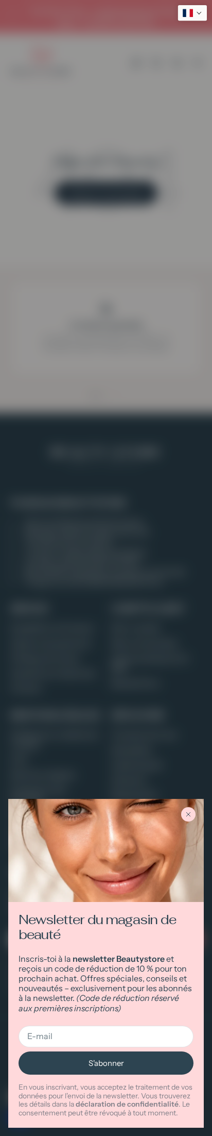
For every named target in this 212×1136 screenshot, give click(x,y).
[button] (192, 13)
